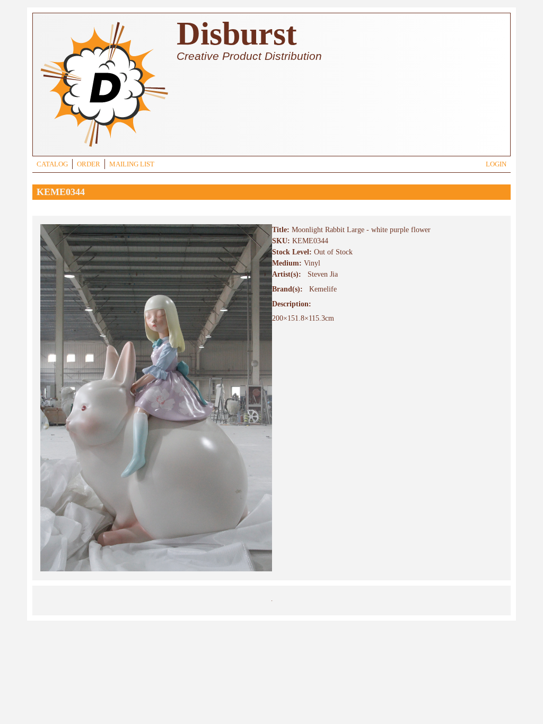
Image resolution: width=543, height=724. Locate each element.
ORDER (88, 164)
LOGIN (496, 164)
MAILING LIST (131, 164)
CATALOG (52, 164)
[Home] (104, 148)
